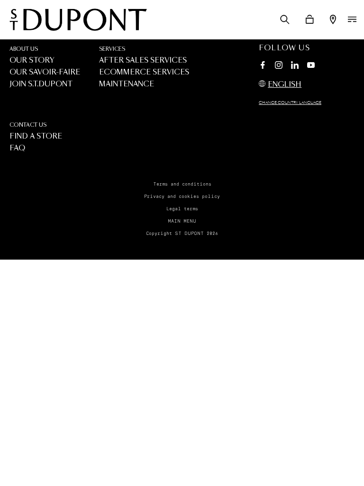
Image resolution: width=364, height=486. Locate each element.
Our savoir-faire (44, 72)
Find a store (35, 136)
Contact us (27, 125)
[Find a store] (333, 19)
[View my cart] (310, 19)
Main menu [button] (182, 221)
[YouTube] (311, 65)
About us (23, 49)
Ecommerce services (144, 72)
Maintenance (126, 84)
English (284, 84)
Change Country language (290, 103)
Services (112, 49)
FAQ (17, 148)
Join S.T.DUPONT (41, 84)
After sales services (143, 60)
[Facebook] (262, 66)
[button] (285, 19)
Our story (32, 60)
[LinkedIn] (295, 66)
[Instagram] (278, 66)
